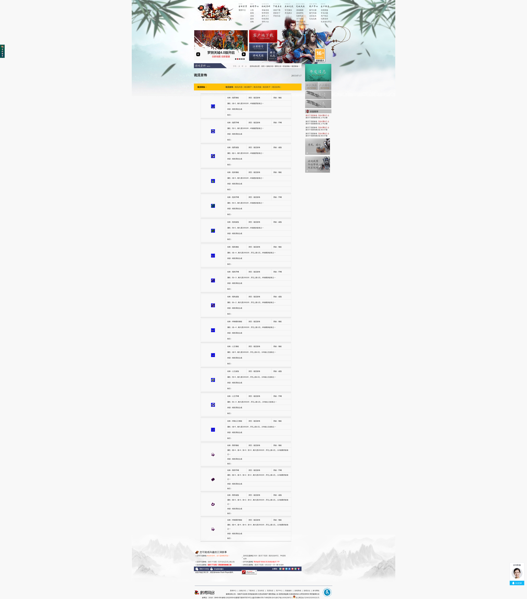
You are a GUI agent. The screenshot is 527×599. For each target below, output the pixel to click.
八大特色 (324, 86)
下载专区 (251, 591)
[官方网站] (215, 20)
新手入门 (265, 16)
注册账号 (258, 47)
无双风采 (270, 591)
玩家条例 (324, 19)
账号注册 (312, 10)
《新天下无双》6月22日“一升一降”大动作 (268, 565)
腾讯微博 (286, 568)
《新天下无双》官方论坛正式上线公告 (221, 562)
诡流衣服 (257, 87)
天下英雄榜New (302, 24)
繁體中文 (242, 10)
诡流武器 (239, 87)
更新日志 (318, 72)
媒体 (252, 19)
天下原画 (299, 19)
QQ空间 (280, 568)
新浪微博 (283, 568)
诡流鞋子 (266, 87)
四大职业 (311, 86)
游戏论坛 (307, 591)
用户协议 (324, 16)
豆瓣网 (295, 568)
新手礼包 (272, 52)
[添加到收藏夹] (217, 570)
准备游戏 (265, 10)
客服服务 (288, 591)
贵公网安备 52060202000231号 (307, 598)
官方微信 (288, 10)
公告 (252, 10)
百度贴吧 (298, 568)
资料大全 (265, 22)
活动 (252, 16)
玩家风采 (299, 16)
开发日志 (276, 16)
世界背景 (265, 13)
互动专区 (291, 4)
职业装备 (286, 66)
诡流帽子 (248, 87)
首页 (245, 4)
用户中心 (315, 4)
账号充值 (312, 13)
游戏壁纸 (299, 13)
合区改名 (312, 16)
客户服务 (327, 4)
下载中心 (279, 4)
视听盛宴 (302, 4)
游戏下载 (276, 10)
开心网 (292, 568)
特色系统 (265, 19)
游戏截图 (299, 10)
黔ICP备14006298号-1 (284, 598)
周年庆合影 (300, 22)
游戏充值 (258, 56)
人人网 (289, 568)
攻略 (252, 22)
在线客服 (324, 10)
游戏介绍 (268, 4)
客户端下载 (263, 36)
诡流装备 (294, 66)
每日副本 (318, 104)
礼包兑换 (312, 19)
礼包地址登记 (326, 22)
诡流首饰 (276, 87)
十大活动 (318, 95)
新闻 (252, 13)
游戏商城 (297, 591)
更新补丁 (276, 13)
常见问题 (324, 13)
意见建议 (288, 13)
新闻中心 (256, 4)
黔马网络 (316, 591)
